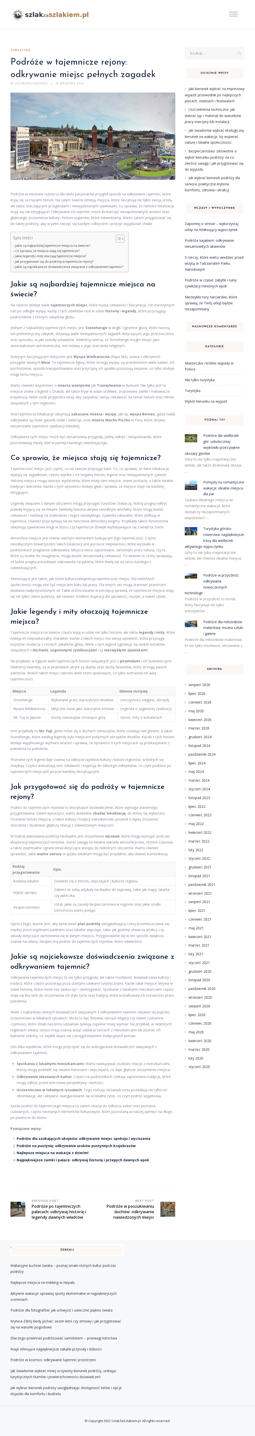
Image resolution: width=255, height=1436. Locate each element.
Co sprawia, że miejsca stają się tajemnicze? (47, 251)
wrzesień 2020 (200, 997)
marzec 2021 (199, 945)
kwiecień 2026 (200, 719)
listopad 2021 (199, 875)
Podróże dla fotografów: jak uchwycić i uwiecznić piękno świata (61, 1310)
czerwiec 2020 (200, 1023)
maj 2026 (196, 711)
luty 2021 (196, 954)
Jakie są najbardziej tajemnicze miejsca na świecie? (52, 245)
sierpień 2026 (199, 684)
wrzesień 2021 (200, 893)
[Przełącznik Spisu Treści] (117, 239)
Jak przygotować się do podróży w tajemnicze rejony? (54, 261)
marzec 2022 (199, 841)
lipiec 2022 (197, 806)
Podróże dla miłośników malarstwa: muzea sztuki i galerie (223, 627)
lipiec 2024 (197, 763)
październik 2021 (202, 884)
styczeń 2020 (199, 1066)
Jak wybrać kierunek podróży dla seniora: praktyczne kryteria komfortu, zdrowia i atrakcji (212, 183)
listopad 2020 (199, 979)
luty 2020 (196, 1058)
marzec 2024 (199, 780)
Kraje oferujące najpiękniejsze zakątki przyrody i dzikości (56, 1349)
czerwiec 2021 (200, 919)
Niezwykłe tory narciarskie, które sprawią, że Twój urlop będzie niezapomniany (211, 303)
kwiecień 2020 (200, 1040)
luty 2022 (196, 849)
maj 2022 (196, 823)
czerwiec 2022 (200, 815)
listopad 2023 (199, 797)
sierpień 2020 (199, 1006)
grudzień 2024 (200, 736)
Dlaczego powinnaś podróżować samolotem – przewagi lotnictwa (63, 1338)
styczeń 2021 (199, 962)
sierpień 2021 (199, 901)
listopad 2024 (199, 745)
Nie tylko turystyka (200, 379)
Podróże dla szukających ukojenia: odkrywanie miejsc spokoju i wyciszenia (83, 1138)
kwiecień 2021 (200, 936)
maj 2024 (196, 771)
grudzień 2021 (200, 867)
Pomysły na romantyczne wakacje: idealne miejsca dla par (223, 488)
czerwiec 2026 (200, 702)
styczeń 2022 (199, 858)
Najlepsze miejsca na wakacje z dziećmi (52, 1152)
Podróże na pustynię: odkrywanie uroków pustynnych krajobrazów (76, 1145)
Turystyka (20, 50)
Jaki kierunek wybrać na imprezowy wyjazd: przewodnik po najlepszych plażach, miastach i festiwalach (215, 94)
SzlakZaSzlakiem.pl (126, 1421)
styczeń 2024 (199, 789)
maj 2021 (196, 928)
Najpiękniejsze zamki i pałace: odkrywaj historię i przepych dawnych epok (83, 1160)
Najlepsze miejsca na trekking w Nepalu (42, 1282)
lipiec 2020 (197, 1014)
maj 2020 (196, 1032)
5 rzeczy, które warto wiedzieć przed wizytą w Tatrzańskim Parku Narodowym (214, 263)
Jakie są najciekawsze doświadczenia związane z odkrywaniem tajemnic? (69, 267)
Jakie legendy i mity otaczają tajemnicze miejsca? (50, 256)
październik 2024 (202, 754)
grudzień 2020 (200, 971)
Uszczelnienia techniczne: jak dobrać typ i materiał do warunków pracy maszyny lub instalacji (213, 115)
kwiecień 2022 (200, 832)
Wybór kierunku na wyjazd (206, 401)
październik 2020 (202, 988)
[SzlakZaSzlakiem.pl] (52, 14)
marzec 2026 (199, 728)
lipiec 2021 (197, 910)
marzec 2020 (199, 1049)
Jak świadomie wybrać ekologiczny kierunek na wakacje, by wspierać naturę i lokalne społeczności (214, 136)
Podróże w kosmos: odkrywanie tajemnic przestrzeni (53, 1359)
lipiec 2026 (197, 693)
